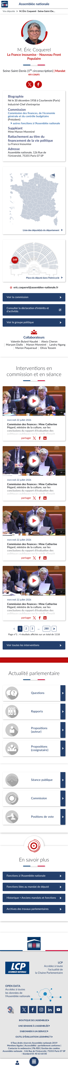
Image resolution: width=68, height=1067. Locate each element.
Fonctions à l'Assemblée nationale (34, 875)
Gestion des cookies (50, 1048)
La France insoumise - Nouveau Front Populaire (34, 56)
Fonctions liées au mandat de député (34, 886)
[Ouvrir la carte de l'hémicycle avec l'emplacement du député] (34, 261)
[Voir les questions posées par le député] (34, 693)
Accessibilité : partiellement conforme (42, 1046)
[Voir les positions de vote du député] (34, 817)
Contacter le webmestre (19, 1048)
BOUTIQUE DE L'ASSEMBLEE (33, 1020)
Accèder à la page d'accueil (4, 4)
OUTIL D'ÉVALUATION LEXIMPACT (33, 1037)
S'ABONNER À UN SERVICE (33, 1031)
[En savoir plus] (34, 730)
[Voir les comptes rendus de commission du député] (34, 798)
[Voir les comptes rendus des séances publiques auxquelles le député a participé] (34, 780)
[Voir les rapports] (34, 711)
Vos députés (9, 11)
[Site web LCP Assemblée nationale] (34, 968)
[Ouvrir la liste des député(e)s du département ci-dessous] (34, 200)
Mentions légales (15, 1046)
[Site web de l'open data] (34, 991)
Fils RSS (36, 1048)
